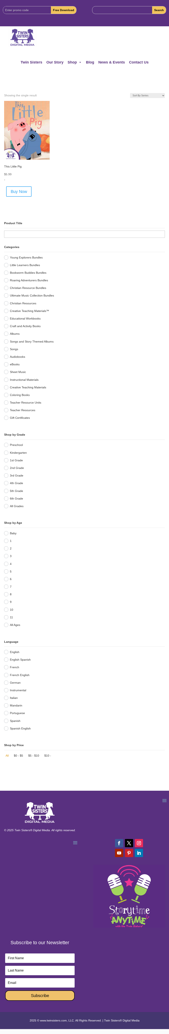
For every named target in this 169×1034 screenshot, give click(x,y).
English (14, 652)
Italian (14, 697)
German (15, 682)
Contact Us (139, 62)
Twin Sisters (31, 62)
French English (19, 675)
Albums (15, 333)
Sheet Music (18, 372)
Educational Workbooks (25, 318)
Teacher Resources (22, 410)
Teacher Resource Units (25, 402)
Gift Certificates (20, 417)
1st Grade (16, 460)
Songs (14, 349)
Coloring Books (20, 395)
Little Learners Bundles (25, 265)
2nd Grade (17, 468)
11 (11, 617)
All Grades (16, 506)
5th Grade (16, 491)
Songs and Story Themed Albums (32, 341)
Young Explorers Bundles (26, 257)
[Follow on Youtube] (119, 853)
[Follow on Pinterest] (129, 853)
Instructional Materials (24, 379)
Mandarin (16, 705)
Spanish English (20, 728)
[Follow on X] (129, 843)
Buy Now (19, 191)
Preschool (16, 445)
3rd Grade (16, 475)
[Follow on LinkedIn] (139, 853)
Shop (72, 62)
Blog (90, 62)
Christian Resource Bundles (28, 288)
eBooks (15, 364)
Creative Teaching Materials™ (29, 311)
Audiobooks (17, 356)
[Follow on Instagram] (139, 843)
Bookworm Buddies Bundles (28, 272)
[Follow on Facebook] (119, 843)
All (7, 755)
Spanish (15, 720)
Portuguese (17, 713)
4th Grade (16, 483)
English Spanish (20, 659)
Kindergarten (18, 452)
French (14, 667)
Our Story (54, 62)
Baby (13, 533)
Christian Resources (23, 303)
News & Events (111, 62)
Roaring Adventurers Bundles (29, 280)
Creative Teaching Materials (28, 387)
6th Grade (16, 498)
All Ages (15, 625)
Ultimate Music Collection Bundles (32, 295)
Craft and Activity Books (25, 326)
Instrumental (18, 690)
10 (11, 609)
